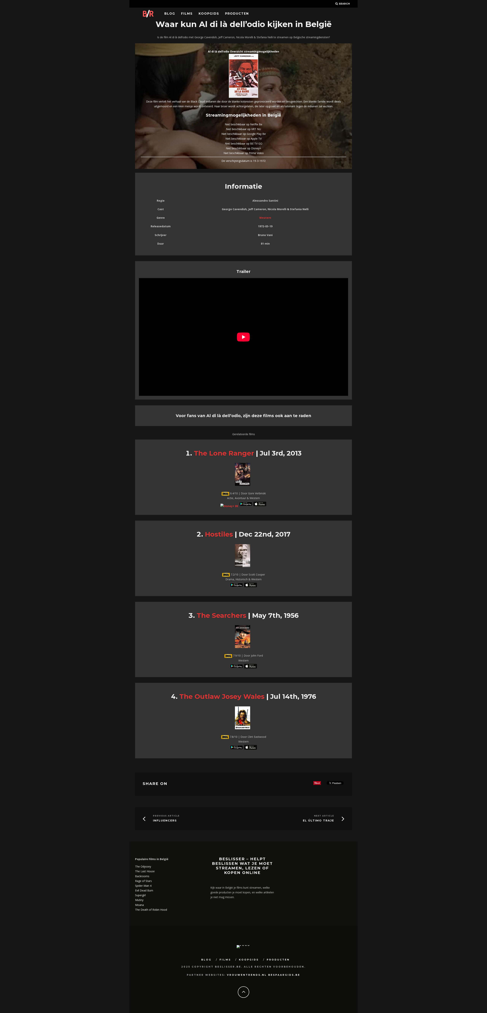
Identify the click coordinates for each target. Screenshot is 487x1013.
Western (265, 217)
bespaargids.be (284, 974)
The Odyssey (143, 866)
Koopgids (209, 13)
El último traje (318, 820)
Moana (139, 905)
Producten (237, 13)
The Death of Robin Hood (151, 909)
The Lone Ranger (224, 453)
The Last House (145, 871)
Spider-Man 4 (143, 885)
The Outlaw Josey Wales (221, 696)
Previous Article (166, 816)
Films (187, 13)
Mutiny (139, 900)
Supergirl (140, 895)
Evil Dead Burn (144, 890)
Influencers (165, 820)
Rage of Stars (143, 881)
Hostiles (219, 534)
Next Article (324, 816)
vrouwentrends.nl (247, 974)
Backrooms (142, 876)
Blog (169, 13)
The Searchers (221, 615)
